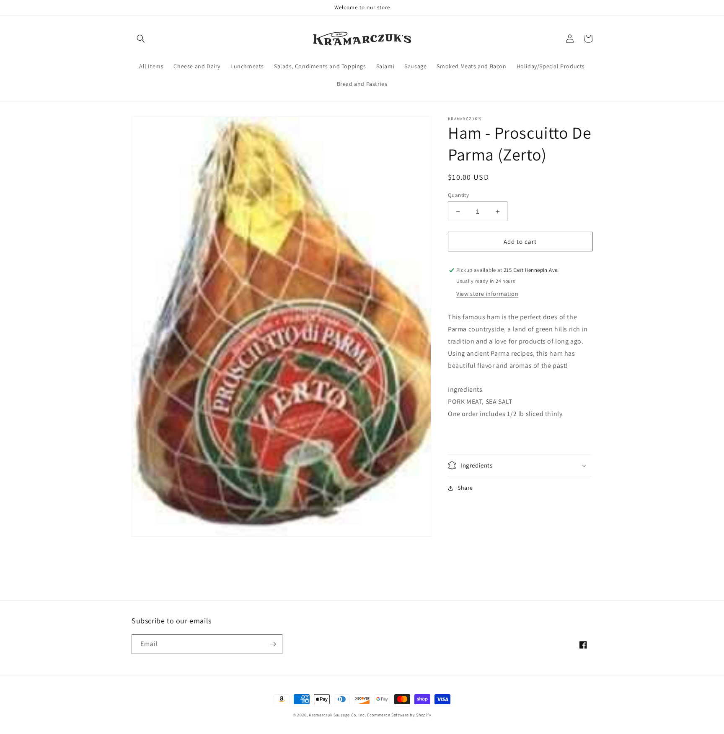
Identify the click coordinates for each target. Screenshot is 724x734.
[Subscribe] (273, 644)
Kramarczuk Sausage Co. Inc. (337, 715)
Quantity (458, 195)
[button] (141, 38)
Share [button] (465, 487)
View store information (487, 294)
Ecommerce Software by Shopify (399, 715)
